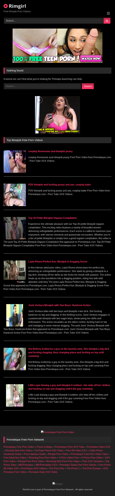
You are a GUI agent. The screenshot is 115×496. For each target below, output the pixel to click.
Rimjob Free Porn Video (31, 461)
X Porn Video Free (69, 457)
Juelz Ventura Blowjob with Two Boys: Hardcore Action (59, 305)
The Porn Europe (91, 468)
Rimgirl (17, 6)
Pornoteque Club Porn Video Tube (89, 454)
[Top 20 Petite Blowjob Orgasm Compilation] (14, 238)
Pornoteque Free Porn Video (19, 447)
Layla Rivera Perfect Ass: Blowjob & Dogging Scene (57, 261)
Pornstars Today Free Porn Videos (78, 465)
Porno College (44, 447)
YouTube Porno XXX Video (48, 450)
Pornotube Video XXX (98, 447)
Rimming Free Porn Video (42, 457)
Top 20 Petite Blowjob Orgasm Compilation (52, 218)
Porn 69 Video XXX (76, 450)
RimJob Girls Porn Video (19, 450)
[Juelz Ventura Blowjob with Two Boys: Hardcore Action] (14, 325)
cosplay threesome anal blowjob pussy (50, 151)
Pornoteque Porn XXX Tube (69, 447)
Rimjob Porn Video (58, 454)
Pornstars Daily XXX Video (43, 472)
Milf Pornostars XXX (46, 465)
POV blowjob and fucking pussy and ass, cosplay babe (59, 184)
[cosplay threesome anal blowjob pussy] (14, 172)
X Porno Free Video (91, 457)
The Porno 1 (73, 468)
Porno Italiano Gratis (35, 454)
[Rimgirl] (58, 484)
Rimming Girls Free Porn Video (63, 461)
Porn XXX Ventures (92, 461)
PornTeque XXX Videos (34, 468)
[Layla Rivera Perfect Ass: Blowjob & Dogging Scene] (14, 282)
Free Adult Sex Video (15, 457)
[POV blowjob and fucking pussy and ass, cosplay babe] (14, 205)
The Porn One (56, 468)
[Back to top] (105, 487)
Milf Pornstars (26, 465)
